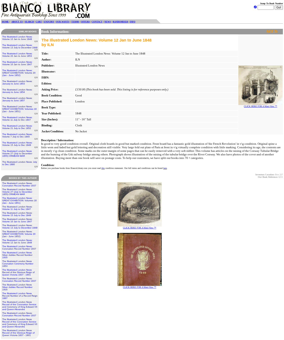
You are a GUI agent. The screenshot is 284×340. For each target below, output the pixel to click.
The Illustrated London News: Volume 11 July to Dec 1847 (20, 119)
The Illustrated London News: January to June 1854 (20, 92)
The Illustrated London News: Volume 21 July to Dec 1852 (20, 128)
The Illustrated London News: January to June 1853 (20, 83)
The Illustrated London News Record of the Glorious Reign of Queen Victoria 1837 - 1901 (18, 272)
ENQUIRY (49, 21)
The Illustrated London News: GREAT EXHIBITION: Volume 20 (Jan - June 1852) (20, 74)
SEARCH (29, 21)
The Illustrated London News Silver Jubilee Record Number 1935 (17, 255)
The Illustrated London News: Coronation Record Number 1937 (19, 184)
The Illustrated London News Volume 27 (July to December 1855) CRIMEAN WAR (20, 154)
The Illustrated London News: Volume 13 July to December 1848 (20, 47)
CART (39, 21)
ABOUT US (17, 21)
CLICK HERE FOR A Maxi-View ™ (260, 106)
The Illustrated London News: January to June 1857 (20, 100)
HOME (5, 21)
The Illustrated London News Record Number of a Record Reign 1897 (19, 295)
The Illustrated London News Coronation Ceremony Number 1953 (17, 263)
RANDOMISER (120, 21)
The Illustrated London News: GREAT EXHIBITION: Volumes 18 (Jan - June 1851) (20, 110)
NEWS (107, 21)
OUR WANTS (62, 21)
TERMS (75, 21)
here (165, 168)
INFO (132, 21)
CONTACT (97, 21)
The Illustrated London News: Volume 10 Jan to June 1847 (20, 64)
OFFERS (85, 21)
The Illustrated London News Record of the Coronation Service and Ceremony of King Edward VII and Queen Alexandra (19, 306)
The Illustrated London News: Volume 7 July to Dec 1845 (20, 136)
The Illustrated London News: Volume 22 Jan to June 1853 (20, 55)
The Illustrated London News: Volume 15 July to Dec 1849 (20, 145)
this (103, 168)
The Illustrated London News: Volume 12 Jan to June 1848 (20, 39)
